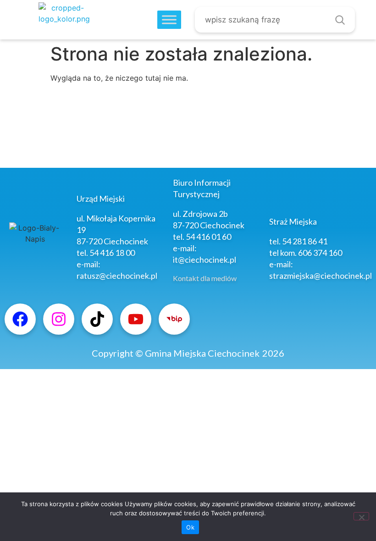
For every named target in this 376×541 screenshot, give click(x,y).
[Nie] (361, 516)
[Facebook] (20, 319)
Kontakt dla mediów (205, 278)
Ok (190, 527)
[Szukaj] (339, 19)
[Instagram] (58, 319)
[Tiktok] (97, 319)
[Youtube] (135, 319)
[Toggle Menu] (169, 20)
